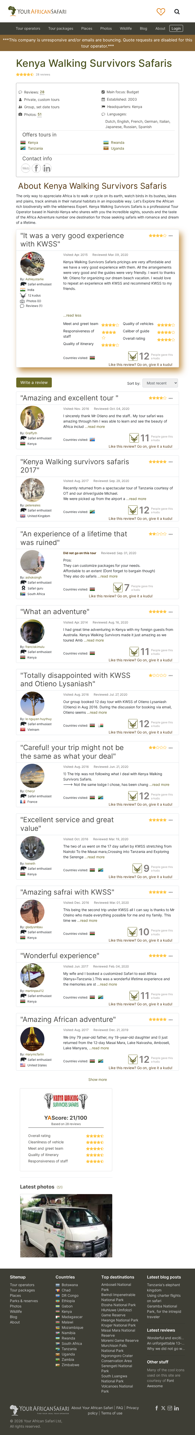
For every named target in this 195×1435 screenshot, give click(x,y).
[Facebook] (156, 1408)
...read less (72, 315)
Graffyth (31, 433)
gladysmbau (34, 927)
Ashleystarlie (34, 279)
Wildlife (126, 28)
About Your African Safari (92, 1408)
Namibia (68, 1333)
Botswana (69, 1285)
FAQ (120, 1408)
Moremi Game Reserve (120, 1340)
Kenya (32, 142)
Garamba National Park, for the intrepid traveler (164, 1311)
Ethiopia (68, 1301)
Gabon (67, 1306)
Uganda (117, 148)
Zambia (67, 1359)
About (160, 28)
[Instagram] (170, 1408)
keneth (30, 863)
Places (15, 1295)
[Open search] (177, 11)
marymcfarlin (34, 1054)
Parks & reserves (24, 1301)
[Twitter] (163, 1408)
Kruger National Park (118, 1325)
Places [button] (86, 28)
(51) (60, 1187)
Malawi (67, 1322)
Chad (66, 1290)
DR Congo (69, 1295)
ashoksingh (33, 577)
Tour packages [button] (60, 28)
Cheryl (30, 791)
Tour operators (22, 1285)
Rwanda (117, 142)
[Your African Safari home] (36, 1410)
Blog (143, 28)
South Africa (71, 1343)
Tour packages (22, 1290)
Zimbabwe (70, 1365)
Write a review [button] (34, 382)
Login (176, 28)
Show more (97, 1079)
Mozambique (72, 1327)
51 (40, 114)
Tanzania (35, 148)
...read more (94, 426)
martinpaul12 (34, 991)
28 (42, 92)
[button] (171, 240)
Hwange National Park (119, 1320)
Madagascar (72, 1317)
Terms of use (111, 1413)
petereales (32, 505)
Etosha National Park (118, 1305)
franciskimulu (34, 647)
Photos (106, 28)
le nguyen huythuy (38, 719)
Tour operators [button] (28, 28)
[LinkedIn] (176, 1408)
